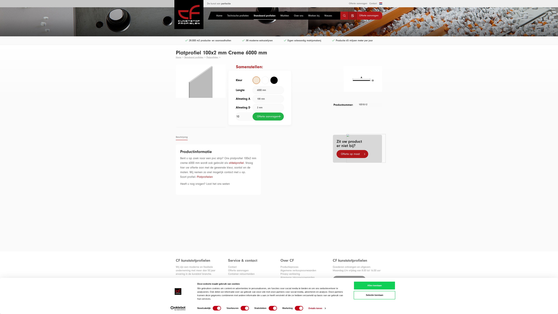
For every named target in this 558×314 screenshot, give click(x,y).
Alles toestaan (374, 285)
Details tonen (315, 308)
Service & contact (242, 260)
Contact (373, 3)
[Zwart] (274, 80)
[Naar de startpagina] (185, 14)
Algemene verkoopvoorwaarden (298, 270)
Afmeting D (243, 107)
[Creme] (256, 80)
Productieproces (289, 266)
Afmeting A (243, 98)
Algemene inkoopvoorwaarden (297, 277)
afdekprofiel (236, 163)
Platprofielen (205, 177)
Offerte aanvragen (358, 3)
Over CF (287, 260)
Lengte (240, 90)
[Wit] (265, 80)
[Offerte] (352, 16)
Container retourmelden (241, 273)
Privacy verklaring (290, 273)
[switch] (245, 308)
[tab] (182, 137)
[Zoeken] (344, 16)
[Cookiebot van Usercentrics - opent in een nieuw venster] (178, 308)
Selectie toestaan (374, 295)
